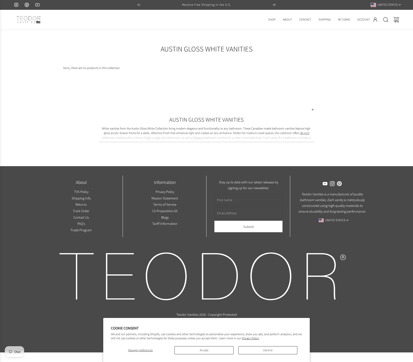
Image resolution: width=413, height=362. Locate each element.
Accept (204, 350)
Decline (267, 350)
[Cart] (396, 19)
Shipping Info (81, 198)
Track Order (81, 211)
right (157, 138)
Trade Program (81, 230)
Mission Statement (165, 198)
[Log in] (375, 19)
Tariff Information (164, 223)
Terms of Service (164, 204)
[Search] (385, 19)
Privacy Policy (250, 338)
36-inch (305, 133)
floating (198, 138)
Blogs (164, 217)
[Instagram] (16, 4)
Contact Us (81, 217)
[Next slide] (274, 5)
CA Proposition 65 (164, 211)
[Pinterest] (27, 4)
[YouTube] (37, 4)
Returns (81, 204)
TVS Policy (81, 191)
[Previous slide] (139, 5)
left (148, 138)
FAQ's (81, 223)
